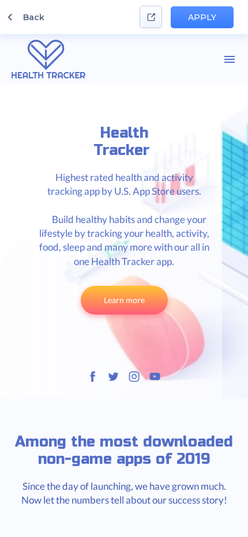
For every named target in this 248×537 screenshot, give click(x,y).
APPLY (202, 17)
